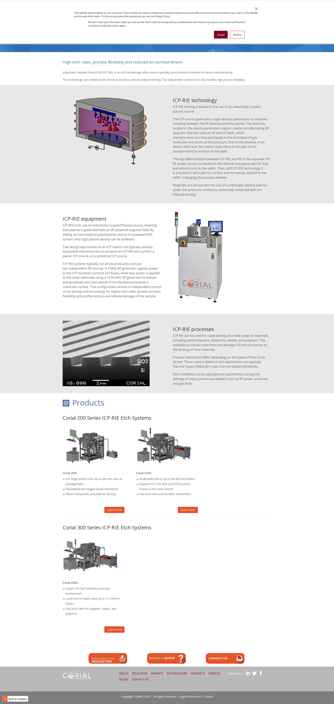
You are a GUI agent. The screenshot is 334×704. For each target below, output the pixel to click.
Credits (208, 696)
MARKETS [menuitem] (157, 673)
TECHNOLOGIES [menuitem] (177, 673)
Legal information (190, 696)
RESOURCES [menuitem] (139, 673)
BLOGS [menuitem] (123, 679)
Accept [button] (220, 34)
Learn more (114, 510)
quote (166, 658)
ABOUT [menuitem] (124, 673)
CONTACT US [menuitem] (140, 679)
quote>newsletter (108, 658)
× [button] (256, 7)
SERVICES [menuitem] (215, 673)
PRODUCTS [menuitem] (198, 673)
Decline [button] (237, 34)
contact (225, 658)
